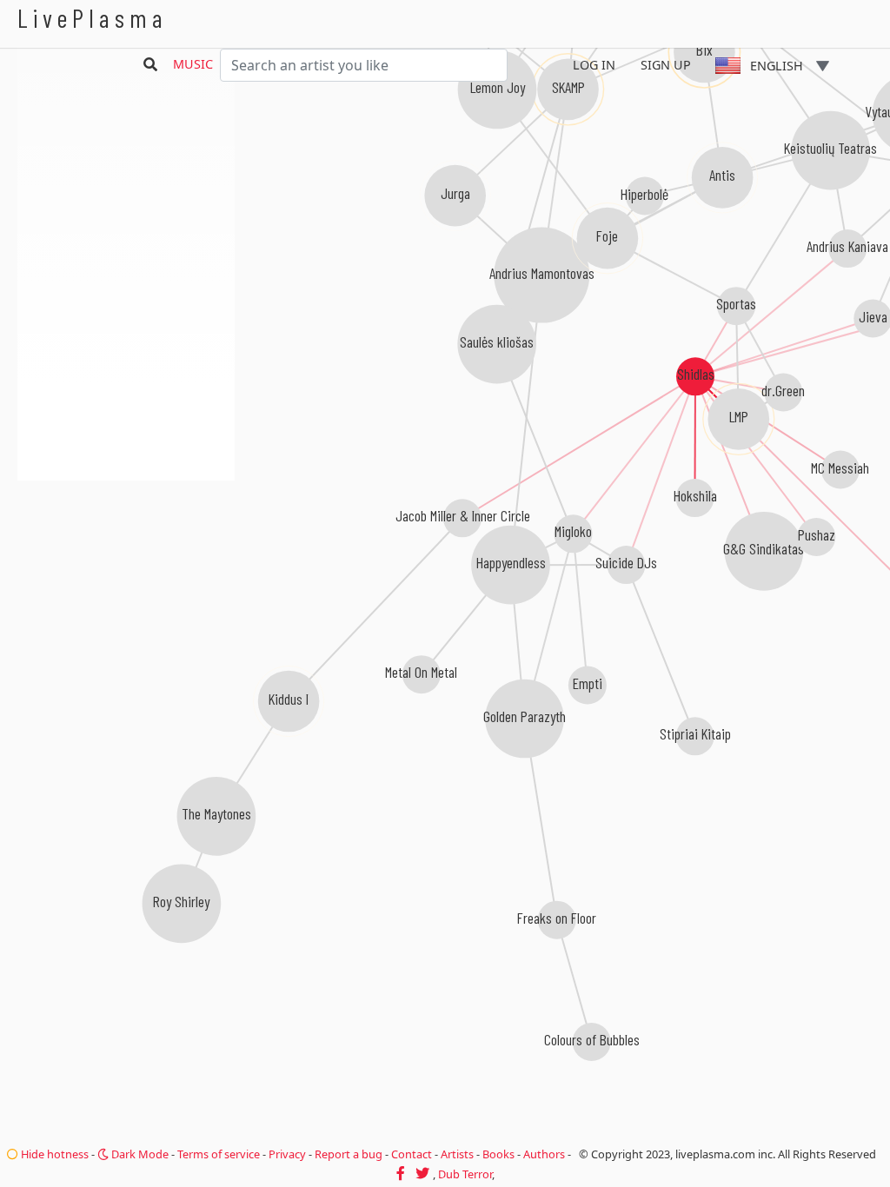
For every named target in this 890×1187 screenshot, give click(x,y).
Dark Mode (139, 1154)
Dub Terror (465, 1174)
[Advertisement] (126, 573)
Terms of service (218, 1154)
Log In (594, 64)
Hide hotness (53, 1154)
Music (193, 64)
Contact (411, 1154)
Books (498, 1154)
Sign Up (666, 64)
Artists (457, 1154)
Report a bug (348, 1154)
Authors (544, 1154)
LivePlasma (92, 18)
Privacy (287, 1154)
